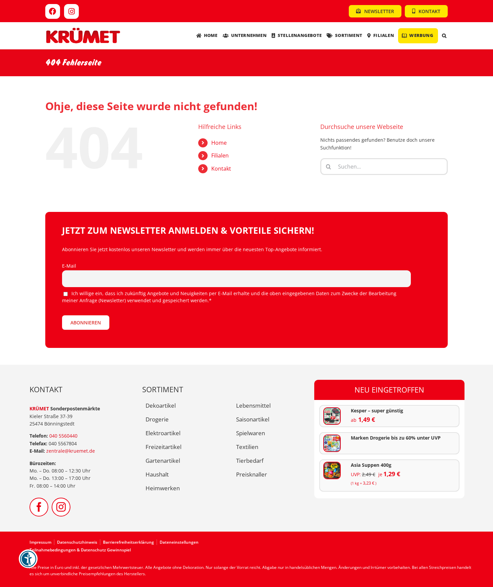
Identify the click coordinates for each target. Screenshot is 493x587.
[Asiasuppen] (332, 464)
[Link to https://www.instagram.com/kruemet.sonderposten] (71, 11)
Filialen (220, 155)
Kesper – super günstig (377, 410)
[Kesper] (332, 410)
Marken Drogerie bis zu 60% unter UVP (396, 438)
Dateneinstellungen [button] (179, 542)
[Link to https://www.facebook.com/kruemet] (52, 11)
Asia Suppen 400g (371, 465)
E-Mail (69, 266)
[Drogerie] (332, 437)
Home (219, 142)
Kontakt (221, 168)
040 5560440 (63, 436)
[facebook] (39, 507)
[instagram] (61, 507)
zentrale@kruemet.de (70, 451)
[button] (444, 35)
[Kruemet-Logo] (83, 29)
